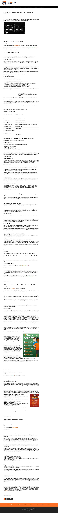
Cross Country (37, 504)
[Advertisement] (48, 33)
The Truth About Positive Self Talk (13, 42)
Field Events (18, 504)
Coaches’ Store (49, 504)
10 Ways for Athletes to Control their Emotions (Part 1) (19, 285)
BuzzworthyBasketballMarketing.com (30, 509)
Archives (43, 504)
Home (8, 504)
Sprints (31, 504)
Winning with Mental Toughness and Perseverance (18, 12)
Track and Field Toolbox (9, 3)
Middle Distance (25, 504)
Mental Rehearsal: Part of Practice (13, 419)
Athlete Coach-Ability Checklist (24, 265)
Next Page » (10, 498)
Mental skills (9, 416)
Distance (12, 504)
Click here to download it (29, 276)
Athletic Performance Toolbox (31, 508)
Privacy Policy (29, 510)
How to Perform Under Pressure (13, 372)
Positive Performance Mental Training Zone (31, 47)
